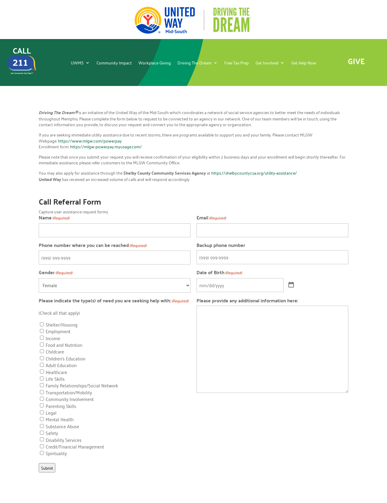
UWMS (77, 63)
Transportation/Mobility (69, 393)
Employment (58, 331)
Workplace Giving (154, 63)
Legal (51, 413)
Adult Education (61, 365)
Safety (52, 433)
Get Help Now (303, 63)
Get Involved (266, 63)
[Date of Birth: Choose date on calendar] (291, 285)
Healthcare (56, 372)
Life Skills (55, 379)
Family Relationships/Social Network (82, 386)
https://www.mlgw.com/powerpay (90, 140)
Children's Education (65, 359)
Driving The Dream (194, 63)
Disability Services (64, 440)
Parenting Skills (61, 406)
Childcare (55, 352)
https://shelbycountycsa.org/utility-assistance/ (254, 172)
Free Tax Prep (236, 63)
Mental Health (59, 419)
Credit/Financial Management (75, 447)
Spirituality (56, 453)
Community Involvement (70, 399)
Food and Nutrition (64, 345)
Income (53, 338)
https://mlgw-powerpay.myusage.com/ (106, 146)
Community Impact (114, 63)
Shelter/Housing (61, 325)
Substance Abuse (62, 426)
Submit (47, 468)
